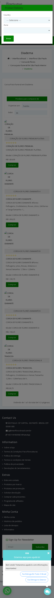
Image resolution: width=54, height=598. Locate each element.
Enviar (8, 38)
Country (7, 15)
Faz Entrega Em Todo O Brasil (34, 574)
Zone (6, 25)
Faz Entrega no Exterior (37, 580)
